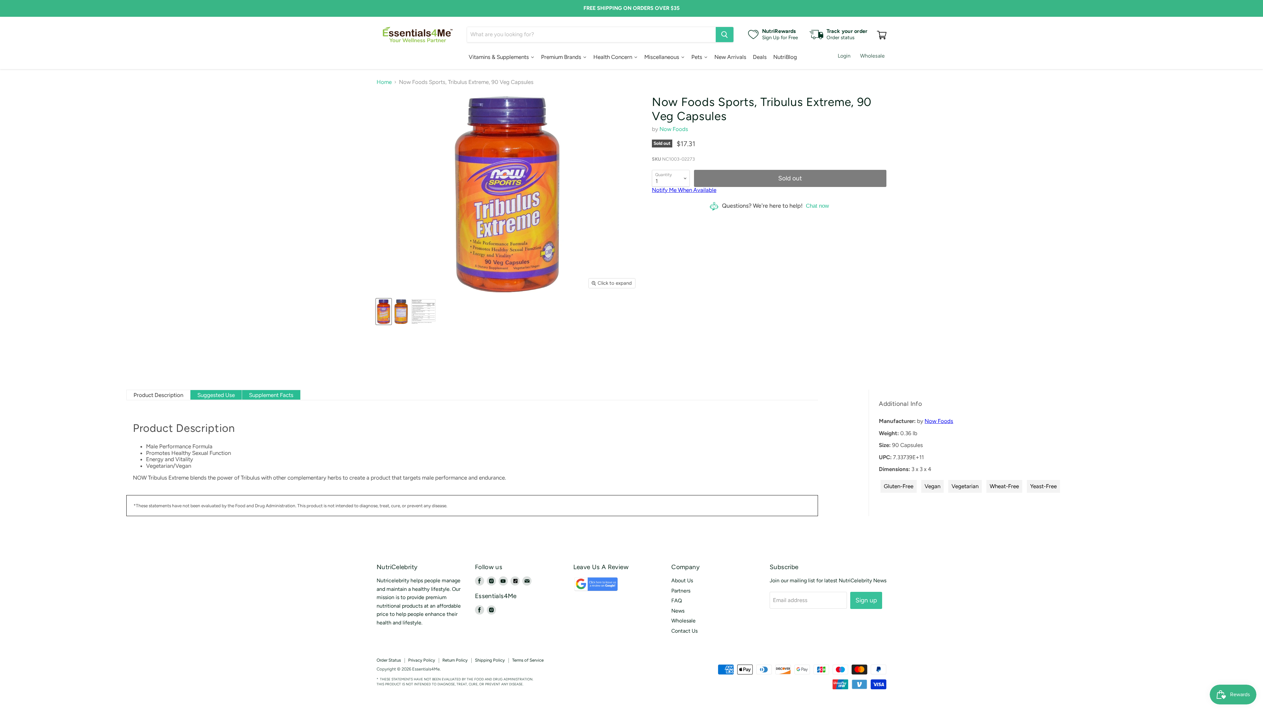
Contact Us (684, 631)
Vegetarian (965, 486)
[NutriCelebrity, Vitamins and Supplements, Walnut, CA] (677, 669)
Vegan (932, 486)
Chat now (817, 206)
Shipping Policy (490, 660)
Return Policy (455, 660)
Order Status (389, 660)
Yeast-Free (1043, 486)
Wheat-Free (1004, 486)
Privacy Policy (421, 660)
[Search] (724, 34)
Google (588, 587)
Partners (680, 591)
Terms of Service (528, 660)
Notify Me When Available (684, 190)
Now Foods (673, 129)
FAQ (676, 600)
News (677, 611)
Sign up (866, 600)
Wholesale (872, 56)
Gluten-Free (898, 486)
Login (844, 56)
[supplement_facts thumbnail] (423, 312)
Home (384, 82)
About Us (682, 580)
